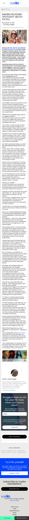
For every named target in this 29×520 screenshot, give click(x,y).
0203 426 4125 (22, 518)
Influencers (10, 451)
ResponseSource (14, 511)
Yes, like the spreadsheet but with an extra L (13, 48)
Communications (6, 452)
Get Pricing (7, 518)
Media (14, 452)
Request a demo (14, 473)
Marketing (21, 451)
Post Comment (14, 437)
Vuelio (14, 509)
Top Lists (3, 451)
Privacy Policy (10, 423)
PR (15, 451)
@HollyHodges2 (10, 390)
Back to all (7, 9)
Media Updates (22, 452)
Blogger (9, 27)
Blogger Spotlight (18, 27)
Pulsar (14, 513)
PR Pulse (4, 27)
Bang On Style (21, 333)
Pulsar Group (14, 507)
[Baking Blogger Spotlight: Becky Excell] (14, 37)
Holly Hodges (10, 24)
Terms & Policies (14, 500)
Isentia (14, 514)
